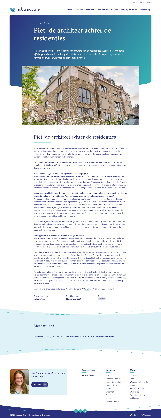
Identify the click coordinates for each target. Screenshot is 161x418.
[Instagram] (80, 411)
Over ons (133, 379)
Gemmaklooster (112, 385)
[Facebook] (76, 411)
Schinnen (110, 388)
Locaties (133, 375)
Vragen (135, 2)
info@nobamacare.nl (105, 336)
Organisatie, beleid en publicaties (139, 396)
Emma (108, 398)
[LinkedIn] (85, 411)
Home (39, 23)
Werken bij (134, 392)
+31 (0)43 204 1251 (82, 336)
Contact (149, 2)
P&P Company (146, 415)
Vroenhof (110, 392)
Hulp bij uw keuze (137, 388)
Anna (108, 395)
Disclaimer (46, 415)
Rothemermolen (112, 401)
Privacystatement (34, 415)
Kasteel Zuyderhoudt (114, 382)
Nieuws (142, 2)
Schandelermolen (113, 379)
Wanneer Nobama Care (139, 382)
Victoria (109, 375)
